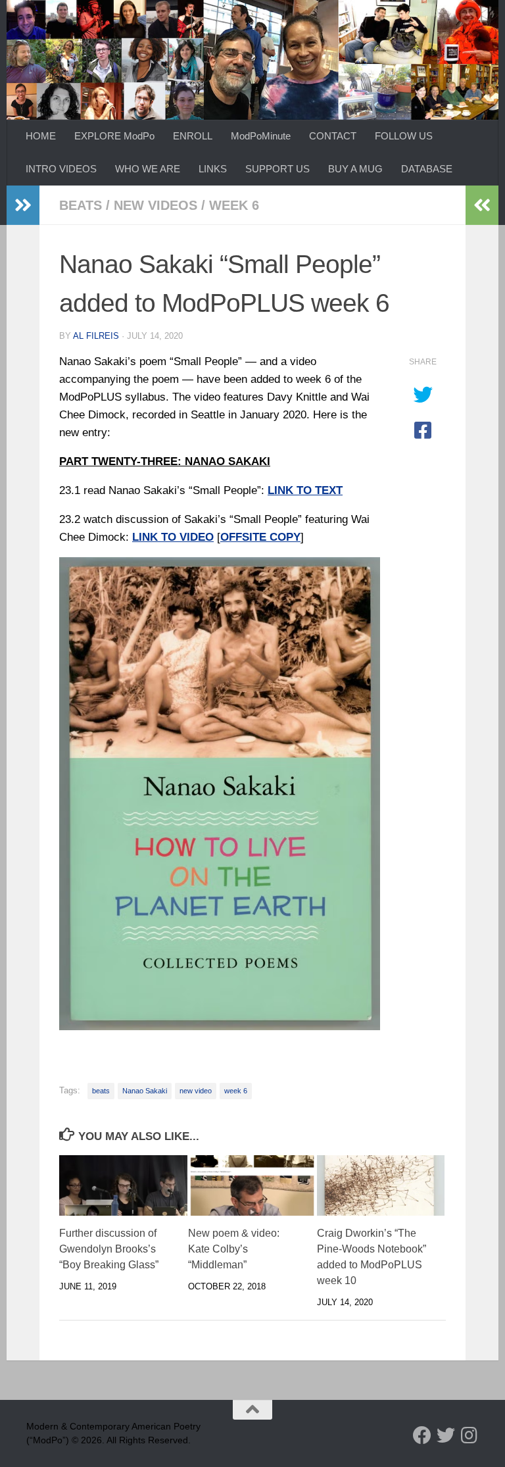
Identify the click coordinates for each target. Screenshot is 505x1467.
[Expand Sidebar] (23, 205)
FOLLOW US (404, 135)
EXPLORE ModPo (114, 135)
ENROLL (192, 135)
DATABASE (426, 168)
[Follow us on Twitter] (446, 1435)
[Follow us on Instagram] (469, 1435)
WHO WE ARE (147, 168)
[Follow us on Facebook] (422, 1435)
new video (196, 1091)
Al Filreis (96, 336)
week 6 (234, 205)
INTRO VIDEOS (61, 168)
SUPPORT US (277, 168)
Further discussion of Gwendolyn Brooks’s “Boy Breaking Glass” (108, 1249)
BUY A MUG (355, 168)
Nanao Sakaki (144, 1091)
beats (80, 205)
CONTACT (332, 135)
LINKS (213, 168)
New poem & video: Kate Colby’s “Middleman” (233, 1249)
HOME (41, 135)
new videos (155, 205)
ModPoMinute (261, 135)
